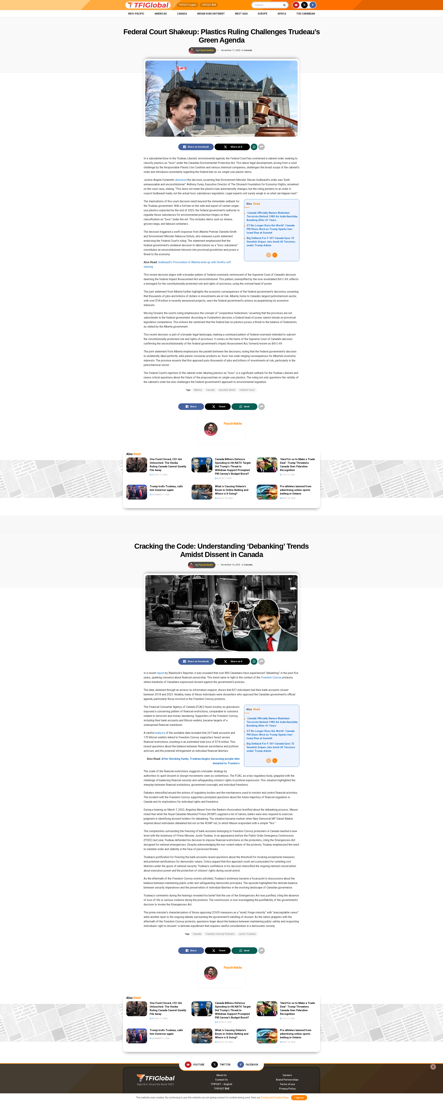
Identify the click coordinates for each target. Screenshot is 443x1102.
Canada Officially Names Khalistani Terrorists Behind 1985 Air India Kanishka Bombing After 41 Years (272, 216)
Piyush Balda (206, 50)
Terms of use (287, 1084)
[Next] (274, 255)
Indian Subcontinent (211, 13)
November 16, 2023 (230, 564)
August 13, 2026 (159, 475)
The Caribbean (305, 13)
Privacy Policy (287, 1088)
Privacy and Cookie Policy (274, 1097)
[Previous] (268, 255)
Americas (161, 13)
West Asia (241, 13)
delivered (181, 180)
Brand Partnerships (287, 1079)
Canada (182, 13)
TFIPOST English (187, 4)
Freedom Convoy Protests (220, 934)
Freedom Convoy (271, 677)
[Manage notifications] (433, 1066)
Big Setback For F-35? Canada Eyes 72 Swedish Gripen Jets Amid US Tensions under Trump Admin (271, 242)
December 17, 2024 (160, 494)
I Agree (299, 1097)
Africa (282, 13)
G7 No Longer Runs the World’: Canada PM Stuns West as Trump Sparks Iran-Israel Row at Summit (271, 229)
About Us (221, 1075)
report (160, 673)
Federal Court (247, 390)
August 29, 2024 (224, 498)
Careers (287, 1075)
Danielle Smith (227, 390)
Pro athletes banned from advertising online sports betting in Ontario (295, 490)
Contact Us (221, 1079)
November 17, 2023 (230, 50)
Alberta (198, 390)
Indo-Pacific (136, 13)
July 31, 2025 (288, 475)
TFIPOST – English (221, 1084)
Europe (262, 13)
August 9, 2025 (224, 478)
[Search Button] (285, 5)
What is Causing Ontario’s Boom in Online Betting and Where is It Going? (231, 490)
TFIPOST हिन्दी (209, 4)
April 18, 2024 (288, 498)
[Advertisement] (221, 523)
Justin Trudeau (247, 934)
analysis (160, 732)
